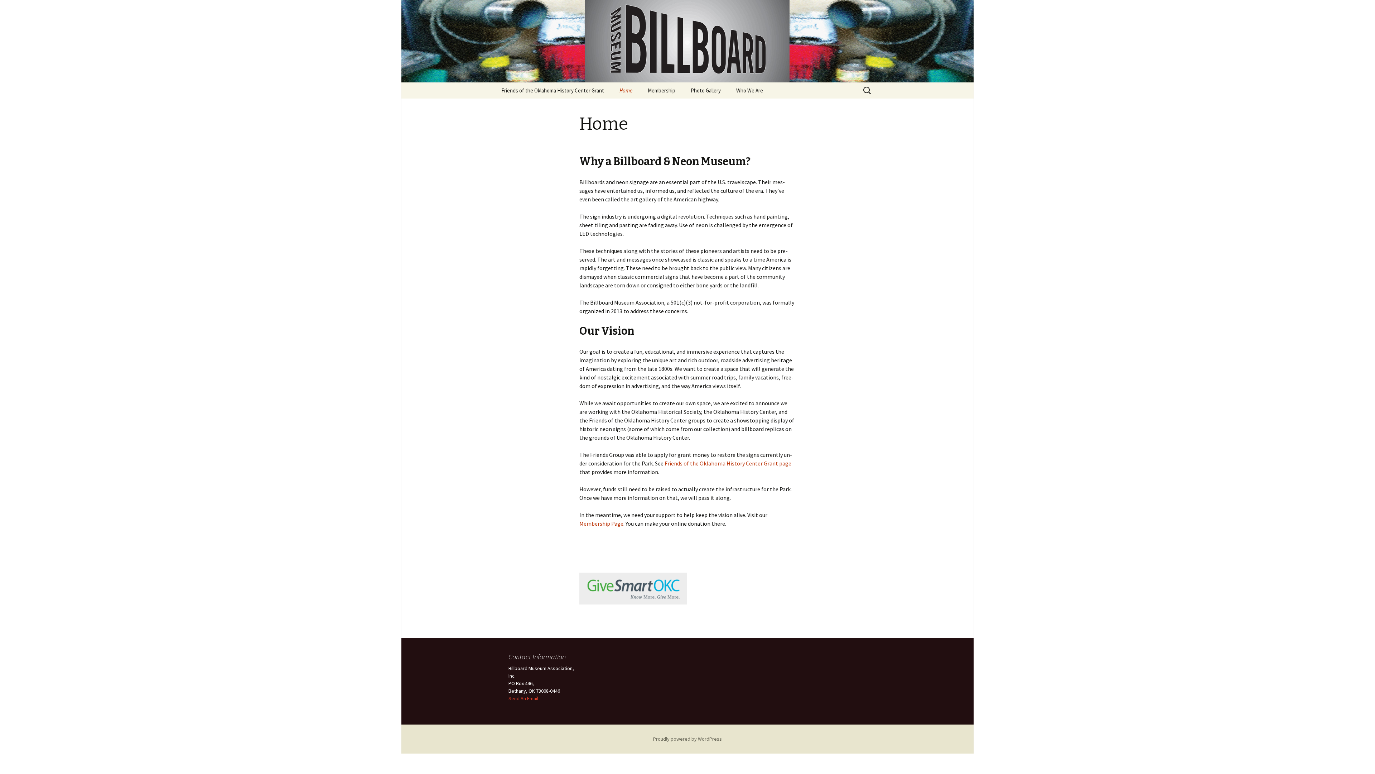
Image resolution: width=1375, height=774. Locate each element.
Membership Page (601, 523)
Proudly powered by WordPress (687, 739)
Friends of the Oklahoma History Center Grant (552, 90)
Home (625, 90)
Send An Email (523, 698)
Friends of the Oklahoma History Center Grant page (728, 463)
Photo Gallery (706, 90)
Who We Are (749, 90)
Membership (661, 90)
